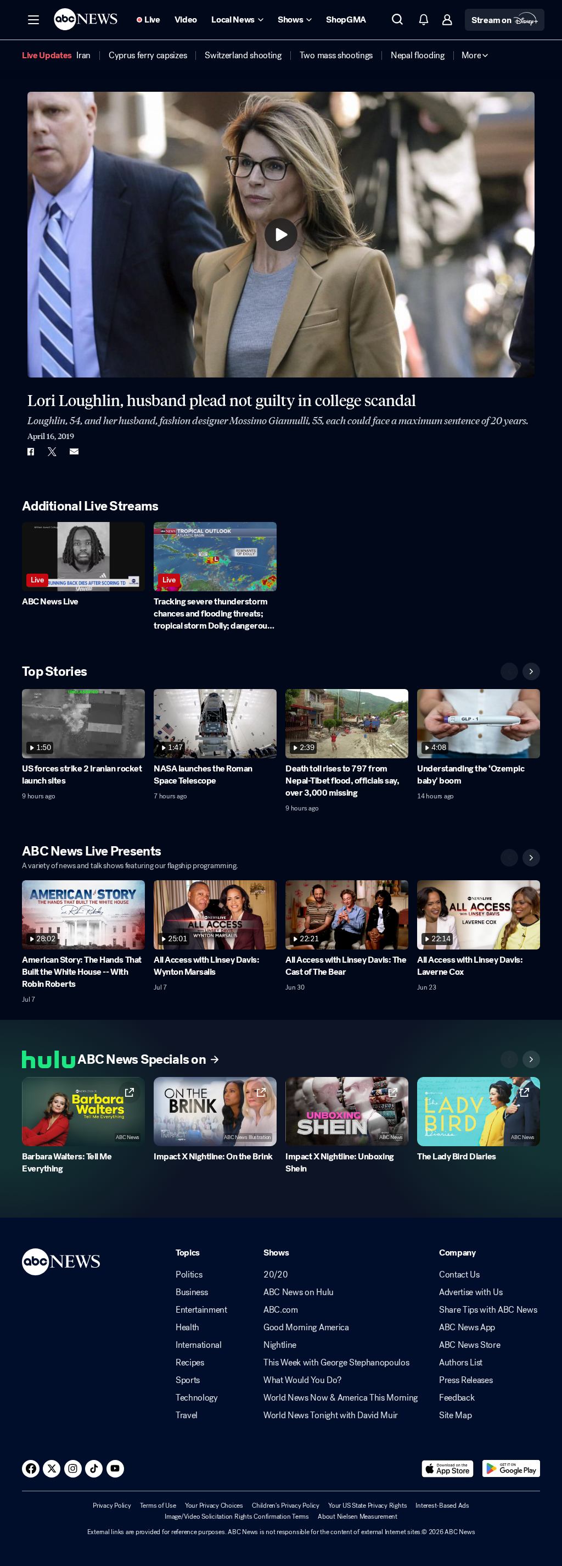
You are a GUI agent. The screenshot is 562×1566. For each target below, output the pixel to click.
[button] (33, 20)
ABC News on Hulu (298, 1292)
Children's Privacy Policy (285, 1505)
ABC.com (280, 1310)
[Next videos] (531, 671)
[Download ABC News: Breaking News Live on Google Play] (511, 1469)
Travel (187, 1415)
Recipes (190, 1362)
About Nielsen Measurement (357, 1516)
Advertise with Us (471, 1292)
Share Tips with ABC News (488, 1310)
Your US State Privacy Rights (367, 1505)
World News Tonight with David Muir (330, 1415)
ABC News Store (470, 1345)
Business (191, 1292)
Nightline (279, 1345)
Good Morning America (306, 1327)
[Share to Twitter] (52, 452)
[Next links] (531, 1059)
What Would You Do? (302, 1380)
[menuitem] (83, 55)
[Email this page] (74, 452)
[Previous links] (509, 1059)
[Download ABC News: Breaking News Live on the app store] (448, 1469)
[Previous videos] (509, 671)
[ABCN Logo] (85, 19)
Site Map (455, 1415)
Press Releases (466, 1380)
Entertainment (201, 1310)
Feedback (456, 1397)
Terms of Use (158, 1505)
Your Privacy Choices (214, 1505)
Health (187, 1327)
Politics (189, 1274)
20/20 (275, 1274)
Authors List (460, 1362)
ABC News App (467, 1327)
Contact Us (459, 1274)
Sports (188, 1380)
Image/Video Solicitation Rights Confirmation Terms (237, 1516)
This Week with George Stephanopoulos (336, 1362)
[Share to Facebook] (30, 452)
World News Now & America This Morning (340, 1397)
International (199, 1345)
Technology (197, 1397)
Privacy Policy (112, 1505)
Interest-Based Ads (442, 1505)
